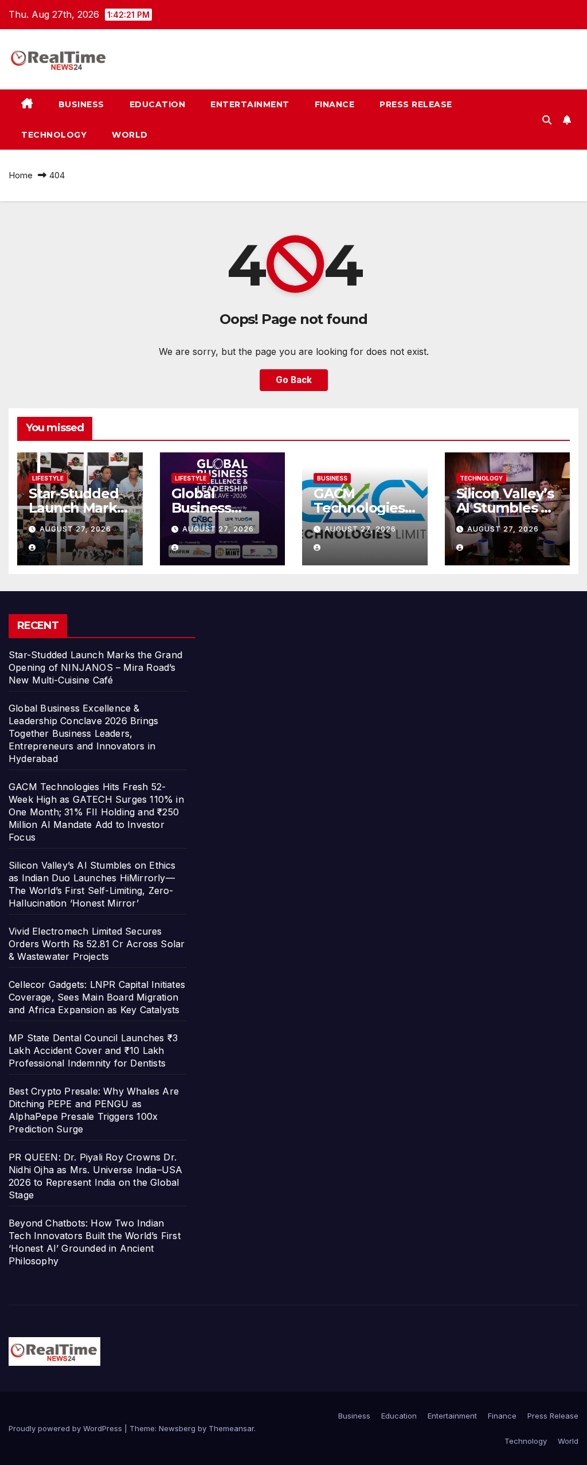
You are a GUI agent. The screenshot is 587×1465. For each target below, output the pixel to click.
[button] (546, 120)
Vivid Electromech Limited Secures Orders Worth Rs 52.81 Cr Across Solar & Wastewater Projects (97, 943)
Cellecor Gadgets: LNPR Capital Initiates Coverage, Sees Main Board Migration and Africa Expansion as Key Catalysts (97, 997)
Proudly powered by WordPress (66, 1428)
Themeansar (231, 1428)
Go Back (294, 379)
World (130, 135)
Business (81, 104)
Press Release (415, 104)
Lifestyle (48, 478)
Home (21, 175)
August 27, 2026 (75, 529)
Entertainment (249, 104)
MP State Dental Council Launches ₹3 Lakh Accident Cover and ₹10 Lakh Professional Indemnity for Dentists (93, 1050)
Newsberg (177, 1428)
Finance (335, 104)
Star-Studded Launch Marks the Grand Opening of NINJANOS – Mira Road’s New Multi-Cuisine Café (95, 667)
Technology (54, 135)
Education (158, 104)
